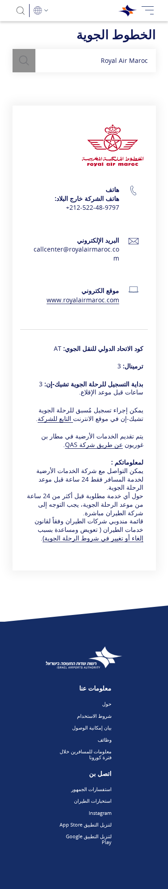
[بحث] (21, 10)
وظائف (105, 739)
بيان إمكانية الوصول (92, 727)
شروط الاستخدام (94, 715)
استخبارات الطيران (93, 800)
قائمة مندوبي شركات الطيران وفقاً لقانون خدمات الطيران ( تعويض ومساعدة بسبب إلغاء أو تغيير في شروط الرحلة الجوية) (88, 529)
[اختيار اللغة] (41, 10)
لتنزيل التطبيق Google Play (89, 839)
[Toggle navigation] (148, 10)
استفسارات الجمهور (91, 789)
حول (107, 703)
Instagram (100, 812)
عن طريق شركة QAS (94, 444)
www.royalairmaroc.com (83, 300)
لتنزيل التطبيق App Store (86, 824)
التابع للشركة (54, 418)
